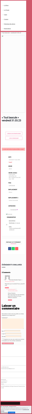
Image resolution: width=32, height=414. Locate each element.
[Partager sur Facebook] (9, 248)
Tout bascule (13, 209)
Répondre (7, 287)
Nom (3, 331)
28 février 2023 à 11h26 (9, 281)
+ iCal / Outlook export (14, 138)
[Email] (16, 248)
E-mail (3, 333)
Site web (3, 336)
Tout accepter (12, 412)
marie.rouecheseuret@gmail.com (15, 229)
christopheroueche (11, 289)
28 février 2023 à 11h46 (12, 290)
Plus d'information (4, 412)
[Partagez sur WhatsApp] (13, 248)
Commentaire (5, 317)
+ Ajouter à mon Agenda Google (14, 133)
